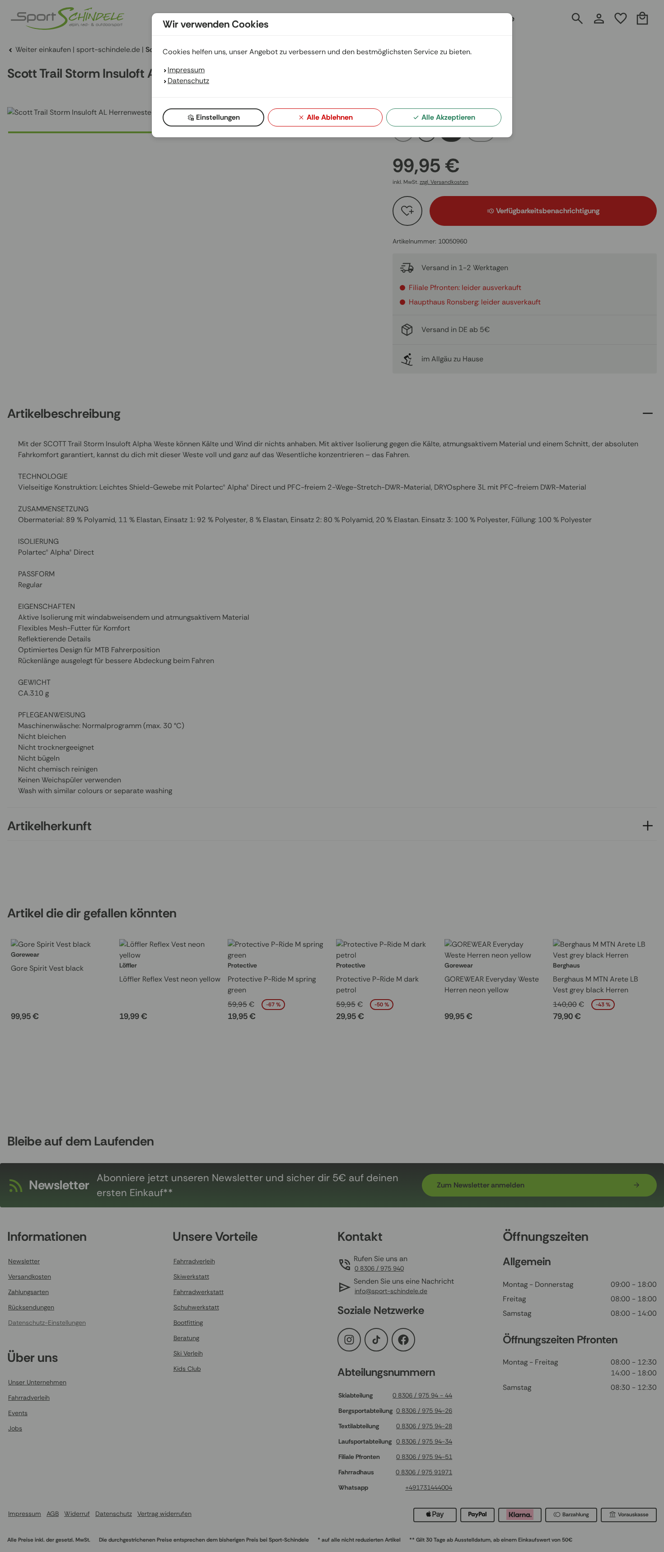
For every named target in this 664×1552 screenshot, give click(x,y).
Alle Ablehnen (330, 117)
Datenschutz (188, 80)
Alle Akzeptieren (448, 117)
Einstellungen (218, 117)
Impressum (186, 70)
